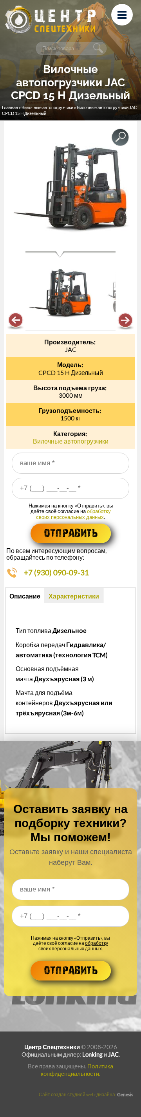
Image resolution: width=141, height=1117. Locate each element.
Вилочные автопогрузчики (47, 107)
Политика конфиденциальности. (77, 1069)
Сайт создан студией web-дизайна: (86, 1094)
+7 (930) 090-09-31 (56, 572)
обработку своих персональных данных (73, 514)
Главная (10, 107)
